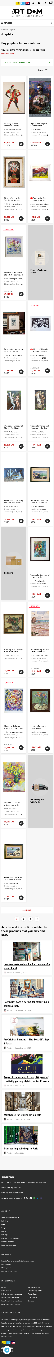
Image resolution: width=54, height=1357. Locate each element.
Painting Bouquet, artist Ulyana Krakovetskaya (38, 728)
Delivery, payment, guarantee (11, 1294)
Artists (3, 1287)
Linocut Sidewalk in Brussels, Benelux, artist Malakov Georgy (39, 351)
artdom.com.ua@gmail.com (11, 1187)
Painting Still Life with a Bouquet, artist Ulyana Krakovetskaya (13, 651)
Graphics (4, 1224)
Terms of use (32, 1294)
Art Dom (10, 972)
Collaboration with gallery (10, 1304)
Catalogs (4, 1235)
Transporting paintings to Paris (21, 1148)
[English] (27, 5)
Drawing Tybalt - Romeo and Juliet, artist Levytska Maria (13, 125)
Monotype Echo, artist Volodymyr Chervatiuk (13, 727)
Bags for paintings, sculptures (11, 1301)
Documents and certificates (10, 1238)
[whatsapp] (34, 1198)
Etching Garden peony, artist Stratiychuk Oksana (13, 351)
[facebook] (24, 1198)
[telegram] (37, 1198)
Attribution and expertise (10, 1297)
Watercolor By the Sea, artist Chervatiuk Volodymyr (39, 651)
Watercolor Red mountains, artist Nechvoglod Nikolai (38, 200)
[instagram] (27, 1198)
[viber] (41, 1198)
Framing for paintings (8, 1271)
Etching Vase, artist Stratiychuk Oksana (12, 199)
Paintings (4, 1221)
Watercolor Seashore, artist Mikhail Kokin (39, 501)
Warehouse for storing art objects (22, 1115)
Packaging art (6, 1264)
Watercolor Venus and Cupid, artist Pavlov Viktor (39, 428)
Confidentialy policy (35, 1290)
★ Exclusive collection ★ (10, 1217)
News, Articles (6, 1290)
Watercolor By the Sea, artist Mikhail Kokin (13, 878)
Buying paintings (34, 1287)
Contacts (31, 1301)
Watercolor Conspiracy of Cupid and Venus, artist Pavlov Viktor (13, 502)
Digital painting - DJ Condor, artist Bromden (38, 125)
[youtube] (30, 1198)
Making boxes (6, 1268)
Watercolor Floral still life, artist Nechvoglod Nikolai (13, 274)
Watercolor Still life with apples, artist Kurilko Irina (12, 804)
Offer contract (33, 1297)
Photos (3, 1231)
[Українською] (17, 5)
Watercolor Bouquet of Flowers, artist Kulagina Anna (40, 577)
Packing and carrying (8, 1245)
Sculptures (5, 1228)
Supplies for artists (7, 1242)
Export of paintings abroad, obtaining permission (18, 1261)
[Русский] (22, 5)
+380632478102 (7, 1177)
